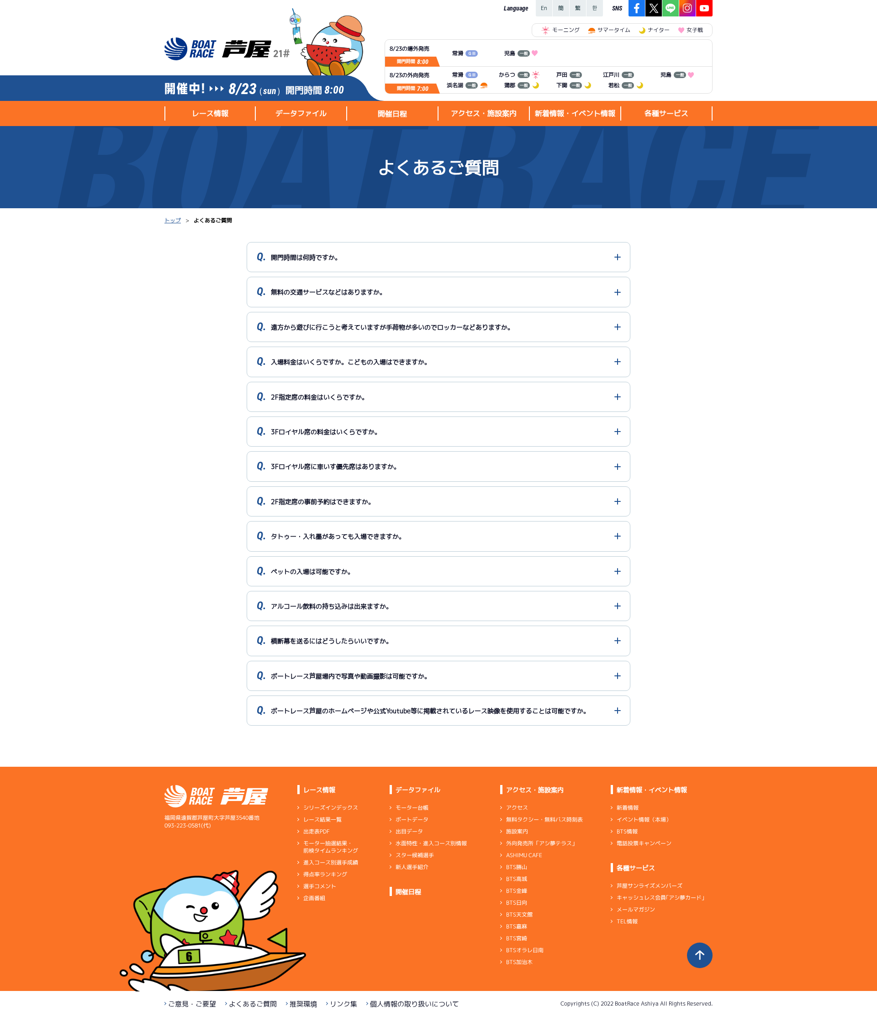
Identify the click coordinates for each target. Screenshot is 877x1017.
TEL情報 (627, 921)
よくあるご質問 (253, 1004)
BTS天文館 (519, 914)
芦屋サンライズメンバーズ (649, 886)
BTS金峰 (516, 891)
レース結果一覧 (322, 819)
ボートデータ (412, 819)
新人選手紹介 (412, 867)
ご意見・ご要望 (192, 1004)
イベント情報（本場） (644, 819)
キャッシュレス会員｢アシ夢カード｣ (660, 897)
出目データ (409, 831)
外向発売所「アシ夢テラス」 (541, 843)
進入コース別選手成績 (330, 862)
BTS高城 (516, 879)
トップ (172, 220)
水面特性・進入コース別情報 (431, 843)
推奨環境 (303, 1004)
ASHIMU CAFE (524, 855)
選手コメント (319, 886)
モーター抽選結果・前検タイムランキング (330, 846)
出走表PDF (316, 831)
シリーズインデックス (330, 807)
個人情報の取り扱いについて (414, 1004)
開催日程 (392, 114)
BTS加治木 (519, 962)
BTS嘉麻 (516, 926)
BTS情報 (627, 831)
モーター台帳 (412, 807)
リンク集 (343, 1004)
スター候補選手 (415, 855)
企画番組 (314, 898)
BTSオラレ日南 (525, 950)
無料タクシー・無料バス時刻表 (544, 819)
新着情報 (628, 807)
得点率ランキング (325, 874)
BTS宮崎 (516, 938)
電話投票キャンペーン (644, 843)
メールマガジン (636, 909)
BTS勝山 (516, 867)
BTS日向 (516, 902)
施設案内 (517, 831)
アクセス (517, 807)
